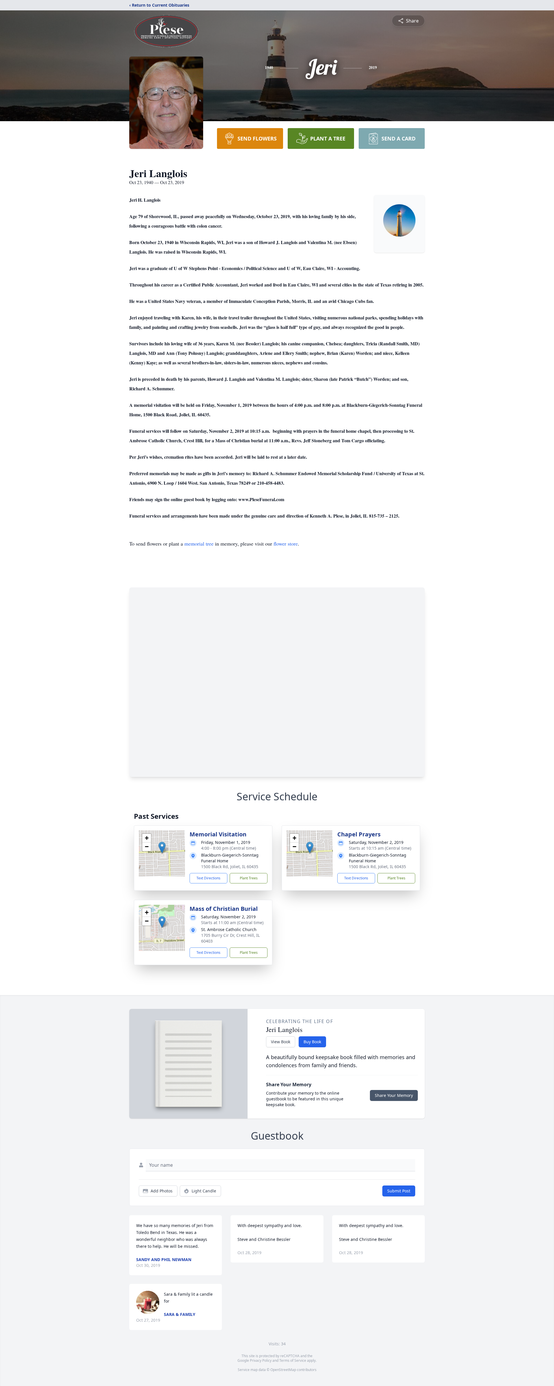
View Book (280, 1041)
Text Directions (208, 878)
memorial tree (199, 543)
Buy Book (312, 1041)
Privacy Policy (261, 1360)
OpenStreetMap (283, 1369)
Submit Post (398, 1191)
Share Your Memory (394, 1095)
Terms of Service (292, 1360)
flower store (286, 543)
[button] (162, 847)
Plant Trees (249, 878)
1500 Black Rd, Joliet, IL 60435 (229, 866)
